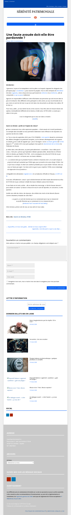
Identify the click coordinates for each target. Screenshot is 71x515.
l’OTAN (61, 142)
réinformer (54, 93)
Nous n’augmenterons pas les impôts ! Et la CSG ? (43, 321)
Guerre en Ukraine (20, 217)
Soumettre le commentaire (56, 288)
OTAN (29, 217)
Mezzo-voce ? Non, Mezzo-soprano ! (41, 387)
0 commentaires (18, 41)
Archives (9, 460)
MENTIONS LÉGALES (54, 511)
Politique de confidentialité (14, 506)
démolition (60, 91)
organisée (15, 93)
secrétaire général (52, 142)
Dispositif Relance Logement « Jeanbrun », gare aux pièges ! (44, 378)
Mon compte (58, 6)
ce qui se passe (18, 95)
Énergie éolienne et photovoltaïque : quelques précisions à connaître (43, 359)
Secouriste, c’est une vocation (38, 339)
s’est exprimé (45, 137)
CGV (63, 511)
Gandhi (35, 119)
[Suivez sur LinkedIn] (7, 415)
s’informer (44, 93)
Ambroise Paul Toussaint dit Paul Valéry (35, 203)
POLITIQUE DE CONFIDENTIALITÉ (35, 511)
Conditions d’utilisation (29, 506)
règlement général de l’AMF (24, 496)
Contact (65, 6)
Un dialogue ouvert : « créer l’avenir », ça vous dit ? (43, 397)
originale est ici (28, 174)
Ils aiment (12, 1)
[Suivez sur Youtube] (11, 415)
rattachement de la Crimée (51, 144)
